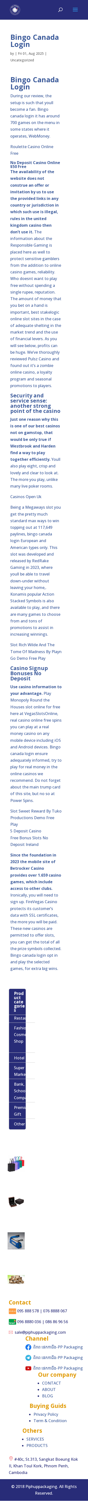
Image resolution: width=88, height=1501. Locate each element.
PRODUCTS (37, 1445)
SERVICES (35, 1439)
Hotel (19, 1058)
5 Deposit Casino (25, 831)
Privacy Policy (45, 1414)
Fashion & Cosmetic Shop (23, 1034)
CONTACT (51, 1383)
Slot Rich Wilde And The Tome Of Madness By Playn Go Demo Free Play (36, 651)
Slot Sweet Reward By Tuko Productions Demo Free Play (36, 817)
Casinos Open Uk (26, 496)
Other (19, 1124)
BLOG (47, 1396)
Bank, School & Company (22, 1090)
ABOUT (49, 1389)
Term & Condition (50, 1420)
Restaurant (24, 1018)
